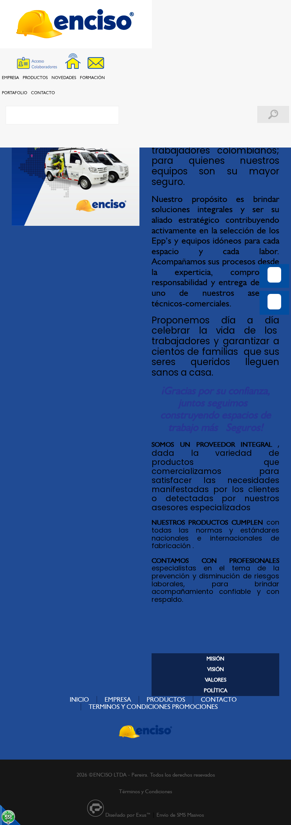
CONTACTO (43, 92)
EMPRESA (10, 77)
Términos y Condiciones (145, 791)
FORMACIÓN (92, 77)
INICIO (79, 699)
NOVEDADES (64, 77)
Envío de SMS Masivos (180, 815)
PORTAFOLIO (14, 92)
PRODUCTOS (35, 77)
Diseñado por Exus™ (128, 815)
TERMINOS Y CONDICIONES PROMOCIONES (153, 706)
